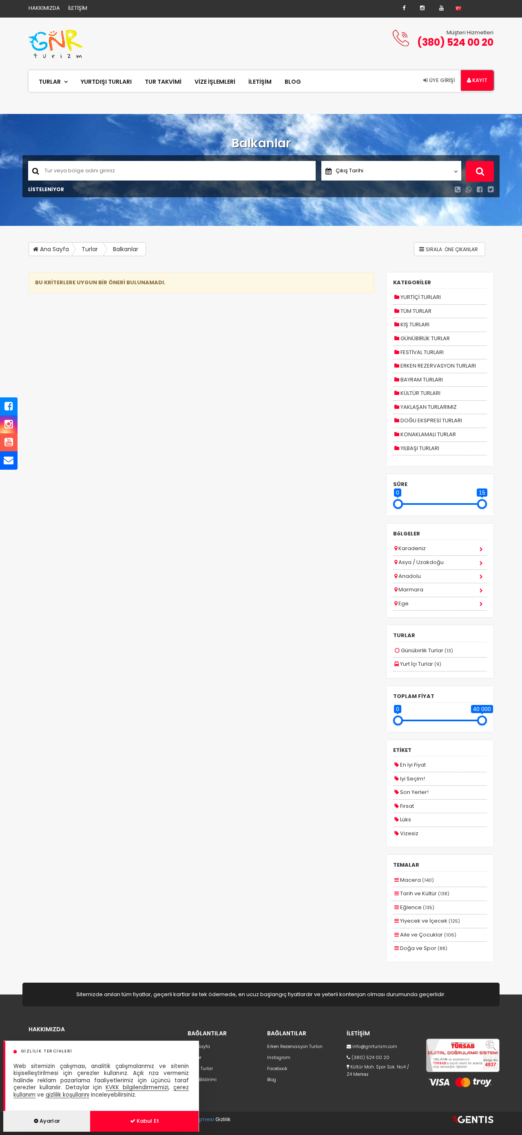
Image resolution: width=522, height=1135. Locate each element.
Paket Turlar (200, 1068)
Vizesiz (408, 833)
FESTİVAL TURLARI (421, 352)
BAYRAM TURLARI (421, 380)
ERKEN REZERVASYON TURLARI (437, 366)
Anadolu (409, 576)
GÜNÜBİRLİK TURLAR (424, 338)
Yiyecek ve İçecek (429, 921)
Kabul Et (147, 1121)
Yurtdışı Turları (106, 82)
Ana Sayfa (53, 249)
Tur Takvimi (163, 82)
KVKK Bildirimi (202, 1079)
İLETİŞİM (77, 8)
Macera (416, 880)
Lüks (405, 819)
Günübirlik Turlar (426, 650)
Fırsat (406, 806)
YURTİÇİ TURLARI (420, 297)
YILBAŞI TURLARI (419, 448)
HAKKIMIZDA (44, 8)
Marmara (410, 589)
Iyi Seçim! (412, 779)
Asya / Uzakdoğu (420, 562)
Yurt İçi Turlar (420, 664)
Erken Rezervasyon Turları (295, 1046)
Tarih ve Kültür (424, 893)
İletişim (260, 82)
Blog (293, 82)
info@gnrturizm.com (374, 1046)
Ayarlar (49, 1121)
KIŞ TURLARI (414, 324)
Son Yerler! (414, 792)
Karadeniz (411, 548)
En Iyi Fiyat (412, 765)
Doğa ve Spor (423, 948)
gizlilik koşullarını (67, 1095)
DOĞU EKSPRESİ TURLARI (430, 420)
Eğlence (416, 907)
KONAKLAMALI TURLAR (427, 434)
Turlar (50, 82)
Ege (403, 603)
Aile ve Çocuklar (427, 935)
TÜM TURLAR (415, 311)
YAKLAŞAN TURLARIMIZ (428, 407)
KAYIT (479, 80)
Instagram (278, 1057)
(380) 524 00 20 (455, 42)
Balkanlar (125, 249)
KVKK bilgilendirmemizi (137, 1087)
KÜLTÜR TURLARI (419, 393)
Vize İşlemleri (215, 82)
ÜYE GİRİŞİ (441, 80)
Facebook (277, 1068)
